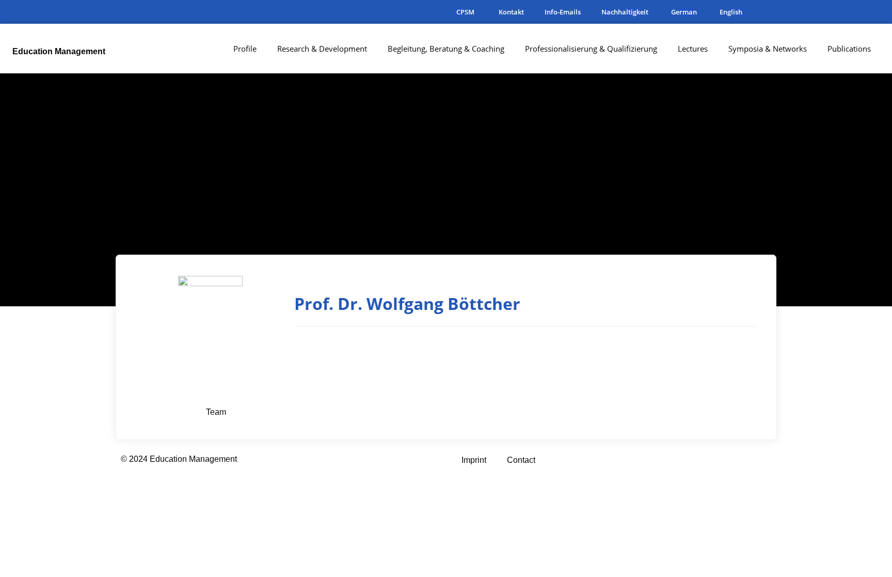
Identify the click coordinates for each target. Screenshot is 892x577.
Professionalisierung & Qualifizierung (591, 48)
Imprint (473, 460)
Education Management (58, 51)
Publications (849, 48)
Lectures (693, 48)
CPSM (465, 12)
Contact (521, 460)
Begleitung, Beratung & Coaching (446, 48)
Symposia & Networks (767, 48)
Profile (245, 48)
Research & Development (322, 48)
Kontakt (511, 12)
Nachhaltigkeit (624, 12)
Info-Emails (563, 12)
